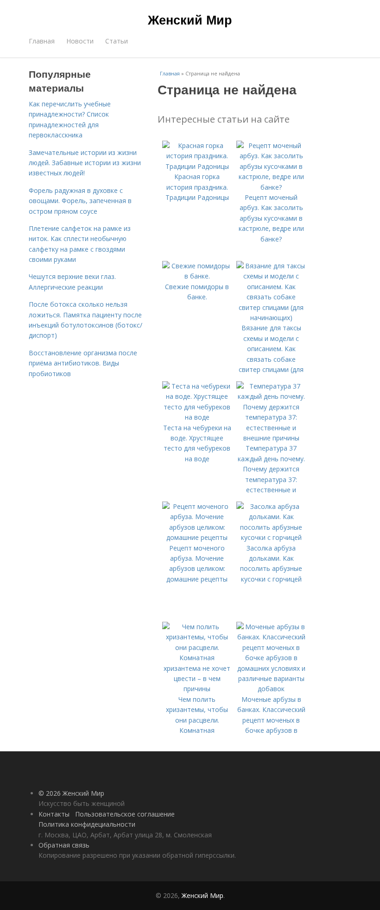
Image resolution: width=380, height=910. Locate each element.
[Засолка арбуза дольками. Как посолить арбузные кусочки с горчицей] (271, 537)
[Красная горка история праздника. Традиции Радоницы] (197, 166)
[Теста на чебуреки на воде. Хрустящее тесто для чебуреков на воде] (197, 417)
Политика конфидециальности (86, 824)
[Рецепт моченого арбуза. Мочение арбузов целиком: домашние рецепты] (197, 537)
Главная (42, 41)
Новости (80, 41)
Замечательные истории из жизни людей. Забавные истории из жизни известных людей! (85, 163)
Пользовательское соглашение (125, 814)
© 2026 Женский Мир (71, 793)
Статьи (116, 41)
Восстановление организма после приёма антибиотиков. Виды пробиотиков (83, 363)
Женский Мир (190, 19)
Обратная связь (63, 845)
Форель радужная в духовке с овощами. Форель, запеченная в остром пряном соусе (80, 201)
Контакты (54, 814)
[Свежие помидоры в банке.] (197, 276)
